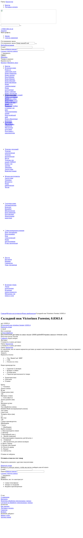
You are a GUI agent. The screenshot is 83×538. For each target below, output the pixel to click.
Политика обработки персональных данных (16, 501)
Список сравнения (11, 38)
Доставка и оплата (11, 7)
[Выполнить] (36, 43)
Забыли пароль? (11, 49)
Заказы (7, 36)
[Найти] (20, 25)
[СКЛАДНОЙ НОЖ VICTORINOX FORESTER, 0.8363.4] (16, 325)
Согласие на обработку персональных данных (17, 503)
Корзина (4, 63)
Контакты (4, 499)
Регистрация (9, 45)
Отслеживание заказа (8, 43)
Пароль (3, 49)
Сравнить (4, 338)
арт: (2, 323)
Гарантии (4, 510)
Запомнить (6, 53)
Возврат (3, 512)
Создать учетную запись (9, 51)
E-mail (3, 47)
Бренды (7, 5)
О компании (5, 497)
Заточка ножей (6, 517)
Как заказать (5, 506)
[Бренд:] (7, 333)
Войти (3, 45)
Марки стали (5, 515)
